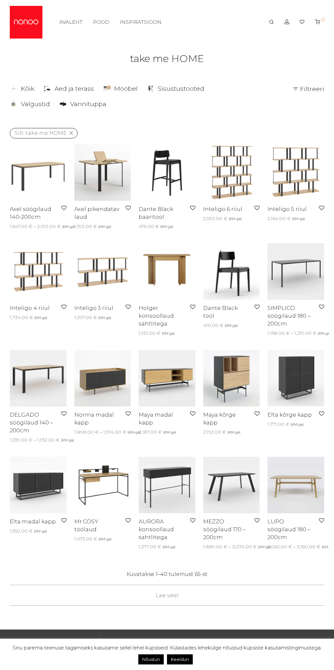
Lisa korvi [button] (82, 226)
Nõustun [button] (151, 659)
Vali (11, 226)
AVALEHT (71, 22)
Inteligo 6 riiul (222, 209)
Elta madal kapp (33, 521)
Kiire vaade (31, 226)
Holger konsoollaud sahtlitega (156, 316)
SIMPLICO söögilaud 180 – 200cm (289, 316)
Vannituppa (88, 104)
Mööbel (126, 88)
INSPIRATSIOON (140, 22)
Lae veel (167, 595)
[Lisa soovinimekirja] (64, 208)
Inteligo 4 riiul (30, 308)
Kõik (27, 88)
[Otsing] (271, 22)
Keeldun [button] (180, 659)
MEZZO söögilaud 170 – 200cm (224, 529)
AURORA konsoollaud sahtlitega (156, 529)
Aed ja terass (74, 88)
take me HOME (41, 133)
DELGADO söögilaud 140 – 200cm (31, 422)
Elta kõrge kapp (289, 414)
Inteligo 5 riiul (287, 209)
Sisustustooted (181, 88)
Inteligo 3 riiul (93, 308)
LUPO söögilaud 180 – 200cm (289, 529)
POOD (101, 22)
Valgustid (35, 104)
